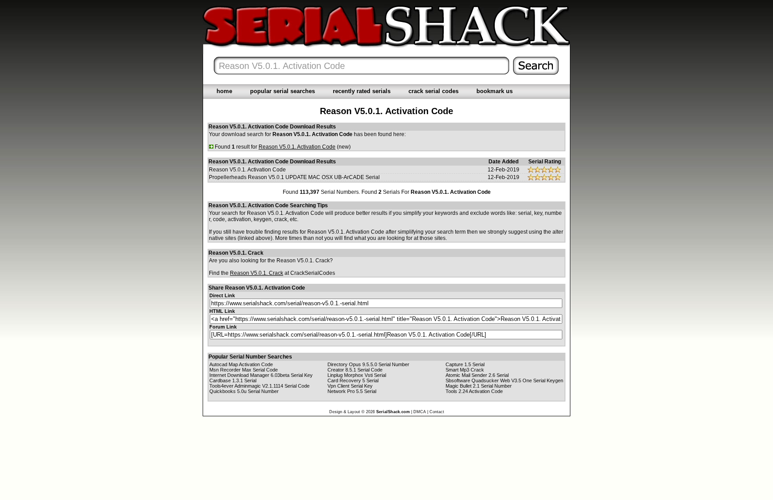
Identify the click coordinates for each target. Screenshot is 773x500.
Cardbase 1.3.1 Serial (232, 380)
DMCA (419, 412)
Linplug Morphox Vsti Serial (356, 375)
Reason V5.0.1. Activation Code (247, 170)
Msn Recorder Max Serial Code (243, 369)
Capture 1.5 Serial (465, 364)
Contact (436, 412)
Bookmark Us (494, 91)
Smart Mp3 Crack (465, 369)
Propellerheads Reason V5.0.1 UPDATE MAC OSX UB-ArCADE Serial (294, 177)
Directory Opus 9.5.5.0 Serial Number (368, 364)
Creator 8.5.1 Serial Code (354, 369)
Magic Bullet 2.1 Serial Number (479, 386)
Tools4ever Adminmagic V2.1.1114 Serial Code (259, 386)
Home (224, 91)
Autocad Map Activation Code (241, 364)
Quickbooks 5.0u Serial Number (244, 391)
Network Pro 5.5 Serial (351, 391)
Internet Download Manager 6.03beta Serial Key (261, 375)
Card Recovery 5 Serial (352, 380)
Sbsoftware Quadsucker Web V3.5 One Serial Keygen (504, 380)
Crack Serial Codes (433, 91)
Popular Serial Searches (282, 91)
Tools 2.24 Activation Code (474, 391)
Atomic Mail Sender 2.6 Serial (477, 375)
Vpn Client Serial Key (350, 386)
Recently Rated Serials (362, 91)
